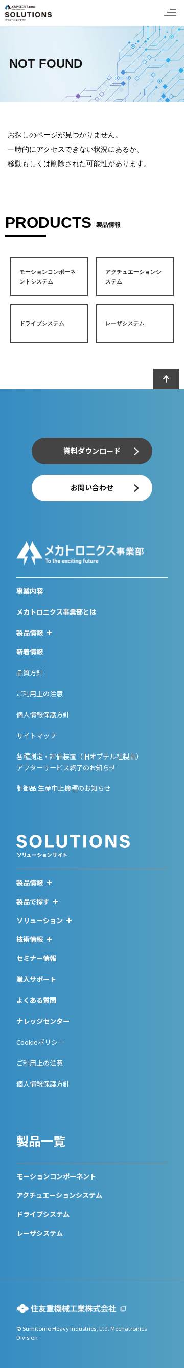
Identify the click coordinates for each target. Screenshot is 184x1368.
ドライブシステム (43, 1214)
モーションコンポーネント (56, 1176)
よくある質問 (36, 1000)
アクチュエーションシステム (59, 1195)
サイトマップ (36, 735)
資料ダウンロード (92, 450)
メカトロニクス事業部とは (56, 612)
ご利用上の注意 (39, 693)
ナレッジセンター (43, 1021)
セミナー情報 (36, 958)
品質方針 (29, 672)
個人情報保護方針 (43, 714)
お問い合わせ (92, 487)
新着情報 (29, 651)
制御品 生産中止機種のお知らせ (63, 788)
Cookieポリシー (40, 1042)
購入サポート (36, 979)
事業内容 (29, 591)
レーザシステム (39, 1233)
